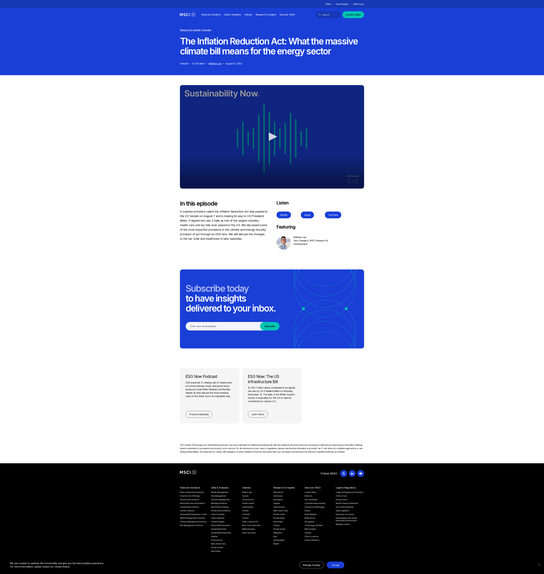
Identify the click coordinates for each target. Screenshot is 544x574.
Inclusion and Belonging (314, 507)
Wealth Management (219, 492)
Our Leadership (311, 500)
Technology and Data (313, 525)
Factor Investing (217, 514)
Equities (214, 536)
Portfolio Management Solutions (193, 522)
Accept (335, 565)
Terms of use (341, 496)
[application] (272, 137)
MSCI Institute (310, 529)
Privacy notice (342, 500)
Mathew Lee (215, 63)
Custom (245, 518)
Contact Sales (353, 14)
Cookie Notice (61, 566)
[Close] (539, 565)
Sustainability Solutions (189, 507)
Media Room (310, 518)
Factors (245, 496)
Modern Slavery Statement (347, 503)
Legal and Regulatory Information (349, 492)
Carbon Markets (217, 518)
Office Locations (312, 536)
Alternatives (278, 492)
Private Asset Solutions (189, 500)
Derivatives (278, 500)
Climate (245, 511)
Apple (307, 215)
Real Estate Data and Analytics (192, 503)
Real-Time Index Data (251, 525)
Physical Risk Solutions (220, 525)
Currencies (277, 496)
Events (307, 511)
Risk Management (218, 496)
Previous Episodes (199, 414)
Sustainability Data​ (218, 529)
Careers (308, 533)
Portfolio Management (220, 500)
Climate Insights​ (217, 522)
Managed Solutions (219, 503)
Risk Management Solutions (191, 525)
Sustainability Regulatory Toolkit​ (193, 514)
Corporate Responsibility (315, 503)
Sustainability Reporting (221, 533)
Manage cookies (343, 524)
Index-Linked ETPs (250, 522)
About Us (308, 496)
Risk (275, 536)
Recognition (310, 522)
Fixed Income (216, 540)
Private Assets (217, 547)
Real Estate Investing (220, 507)
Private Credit (279, 514)
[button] (272, 136)
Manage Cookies (311, 565)
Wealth (276, 544)
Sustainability (247, 507)
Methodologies (248, 529)
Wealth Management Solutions (192, 518)
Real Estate (215, 551)
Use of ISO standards (345, 507)
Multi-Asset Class (218, 544)
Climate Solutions (187, 511)
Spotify (284, 215)
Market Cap (247, 492)
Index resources (249, 533)
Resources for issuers (345, 514)
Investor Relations (312, 540)
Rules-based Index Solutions (192, 492)
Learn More (257, 414)
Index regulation (342, 511)
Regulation (277, 533)
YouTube (333, 215)
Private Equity (279, 518)
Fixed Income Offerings (190, 496)
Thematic (246, 514)
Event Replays (310, 514)
